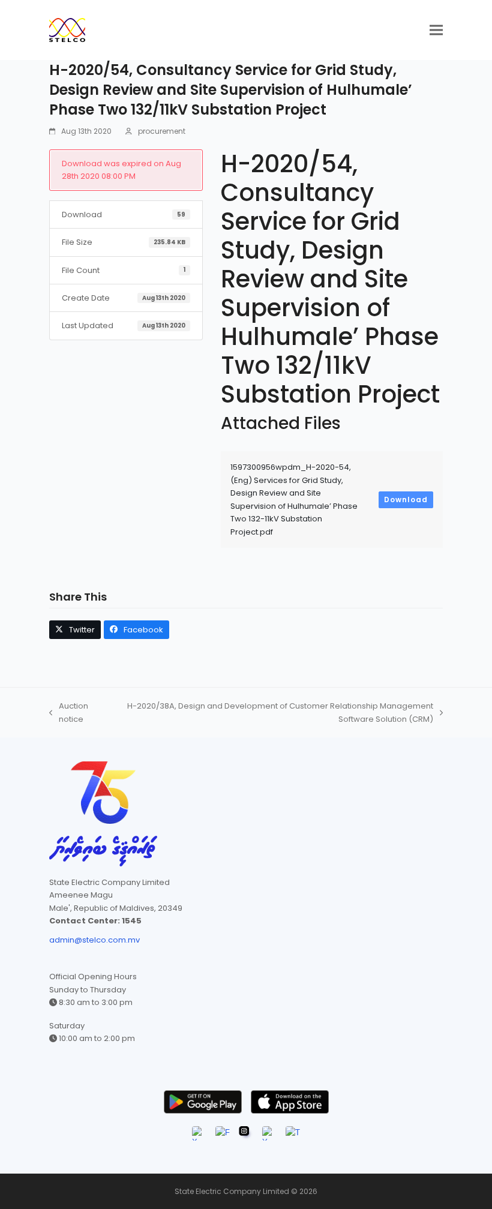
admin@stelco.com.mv (94, 940)
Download (406, 499)
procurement (161, 131)
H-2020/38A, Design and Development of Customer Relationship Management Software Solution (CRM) (273, 712)
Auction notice (68, 712)
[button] (436, 30)
